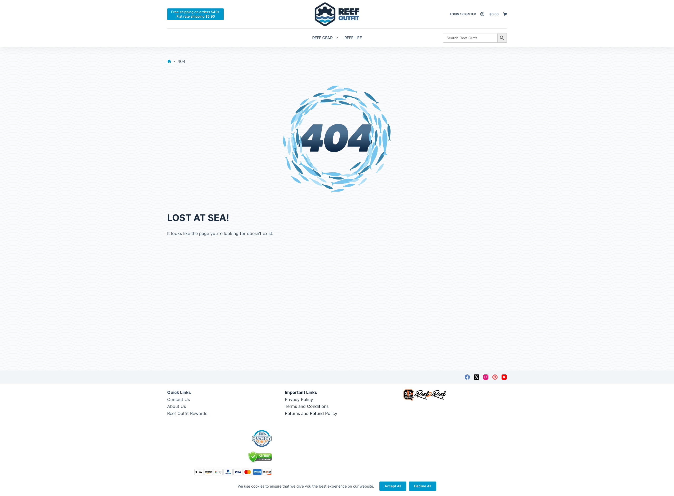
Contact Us (178, 399)
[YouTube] (504, 377)
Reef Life (353, 37)
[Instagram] (485, 377)
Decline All (422, 486)
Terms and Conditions (307, 406)
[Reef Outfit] (337, 14)
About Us (176, 406)
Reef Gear (322, 37)
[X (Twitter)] (476, 377)
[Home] (169, 61)
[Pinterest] (495, 377)
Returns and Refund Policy (311, 413)
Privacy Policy (299, 399)
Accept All (393, 486)
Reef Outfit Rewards (187, 413)
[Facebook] (467, 377)
